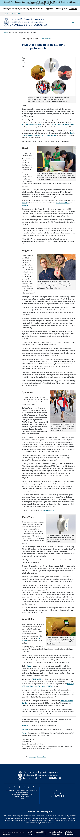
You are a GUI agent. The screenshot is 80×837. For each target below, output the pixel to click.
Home (6, 32)
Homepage (32, 757)
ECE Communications (44, 38)
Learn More (73, 9)
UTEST (24, 203)
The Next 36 (36, 679)
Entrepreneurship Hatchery (31, 124)
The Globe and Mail (62, 203)
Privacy (49, 832)
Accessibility (40, 832)
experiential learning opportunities (62, 124)
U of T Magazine (48, 510)
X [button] (78, 2)
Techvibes (25, 205)
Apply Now (50, 4)
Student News (41, 757)
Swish (29, 666)
